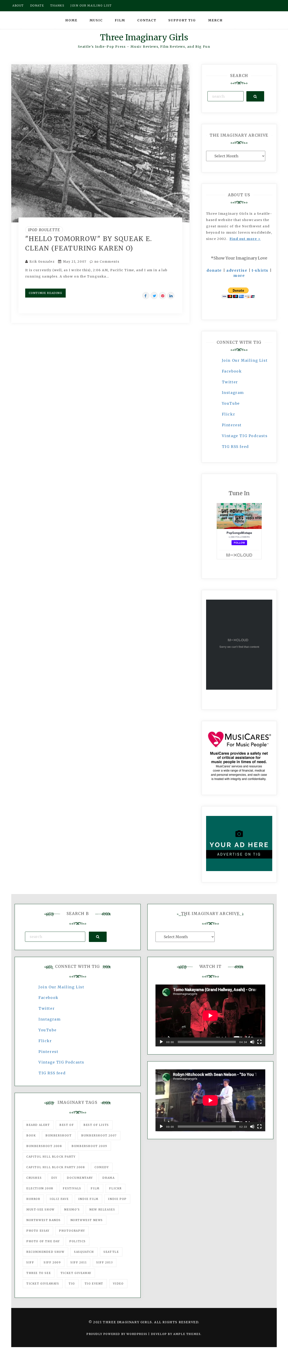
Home (71, 20)
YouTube (231, 403)
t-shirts (260, 270)
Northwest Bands (43, 1220)
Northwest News (86, 1220)
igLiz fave (59, 1199)
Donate (37, 5)
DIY (54, 1177)
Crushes (34, 1177)
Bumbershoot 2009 (89, 1146)
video (118, 1283)
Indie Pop (117, 1199)
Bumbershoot (58, 1135)
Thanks (57, 5)
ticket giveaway (76, 1273)
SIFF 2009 (52, 1262)
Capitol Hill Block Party (50, 1156)
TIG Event (94, 1283)
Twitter (230, 382)
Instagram (233, 392)
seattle (111, 1251)
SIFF (30, 1262)
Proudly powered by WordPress (117, 1334)
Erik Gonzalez (42, 262)
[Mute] (252, 1042)
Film (120, 20)
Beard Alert (38, 1125)
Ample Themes (186, 1334)
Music (96, 20)
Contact (146, 20)
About (18, 5)
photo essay (38, 1230)
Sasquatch (84, 1251)
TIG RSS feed (235, 446)
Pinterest (232, 425)
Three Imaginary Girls (144, 37)
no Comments (106, 262)
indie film (88, 1199)
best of (66, 1125)
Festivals (72, 1188)
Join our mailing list (91, 5)
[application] (210, 1015)
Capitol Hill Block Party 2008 (55, 1167)
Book (31, 1135)
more (239, 275)
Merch (215, 20)
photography (72, 1230)
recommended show (45, 1251)
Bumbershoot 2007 (99, 1135)
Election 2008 (39, 1188)
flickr (115, 1188)
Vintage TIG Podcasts (245, 436)
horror (33, 1199)
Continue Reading (45, 293)
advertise (236, 270)
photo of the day (43, 1241)
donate (214, 270)
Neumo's (72, 1209)
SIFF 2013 (104, 1262)
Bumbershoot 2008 (44, 1146)
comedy (101, 1167)
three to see (38, 1273)
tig (72, 1283)
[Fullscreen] (259, 1042)
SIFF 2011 (78, 1262)
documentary (80, 1177)
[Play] (161, 1042)
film (95, 1188)
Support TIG (182, 20)
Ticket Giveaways (42, 1283)
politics (77, 1241)
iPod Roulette (44, 230)
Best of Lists (96, 1125)
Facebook (232, 371)
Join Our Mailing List (245, 360)
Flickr (228, 414)
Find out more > (245, 239)
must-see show (40, 1209)
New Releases (102, 1209)
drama (108, 1177)
